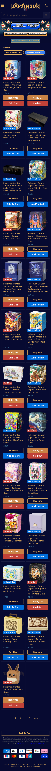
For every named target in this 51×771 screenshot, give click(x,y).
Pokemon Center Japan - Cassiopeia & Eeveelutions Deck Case (37, 237)
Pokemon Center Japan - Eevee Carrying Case (11, 639)
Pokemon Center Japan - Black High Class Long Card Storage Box (37, 136)
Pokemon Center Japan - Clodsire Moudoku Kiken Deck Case (13, 439)
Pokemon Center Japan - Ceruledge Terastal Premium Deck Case (12, 287)
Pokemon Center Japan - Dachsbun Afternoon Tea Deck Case (13, 489)
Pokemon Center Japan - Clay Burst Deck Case (37, 389)
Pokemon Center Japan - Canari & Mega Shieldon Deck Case (37, 187)
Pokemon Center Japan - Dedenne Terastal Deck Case (12, 538)
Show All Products (35, 52)
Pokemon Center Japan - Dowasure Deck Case (12, 589)
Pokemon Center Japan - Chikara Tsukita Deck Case (12, 389)
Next (36, 718)
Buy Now (13, 148)
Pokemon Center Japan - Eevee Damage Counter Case (36, 640)
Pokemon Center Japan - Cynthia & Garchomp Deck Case (37, 439)
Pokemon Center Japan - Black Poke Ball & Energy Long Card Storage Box (12, 187)
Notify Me (13, 98)
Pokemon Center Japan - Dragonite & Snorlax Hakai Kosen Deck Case (37, 590)
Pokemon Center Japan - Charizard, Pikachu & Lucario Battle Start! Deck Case (37, 339)
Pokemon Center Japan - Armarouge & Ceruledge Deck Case (13, 86)
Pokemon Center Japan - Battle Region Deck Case (37, 85)
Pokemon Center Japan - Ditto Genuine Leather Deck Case (36, 539)
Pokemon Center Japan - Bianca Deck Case (11, 135)
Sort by (6, 48)
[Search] (46, 15)
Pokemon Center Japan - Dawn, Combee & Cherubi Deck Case (37, 489)
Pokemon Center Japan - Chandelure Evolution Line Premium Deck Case (38, 287)
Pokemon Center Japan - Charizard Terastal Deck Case (12, 337)
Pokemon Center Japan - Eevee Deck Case (13, 689)
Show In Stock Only (13, 52)
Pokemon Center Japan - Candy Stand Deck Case (11, 236)
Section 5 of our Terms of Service (30, 743)
